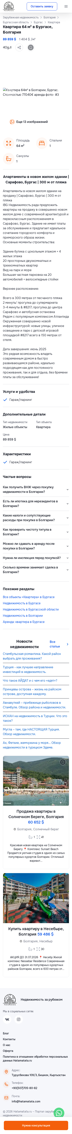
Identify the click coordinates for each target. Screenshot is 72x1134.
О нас (6, 1045)
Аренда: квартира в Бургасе (24, 622)
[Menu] (66, 6)
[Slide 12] (50, 124)
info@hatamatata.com (26, 1101)
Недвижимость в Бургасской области (31, 609)
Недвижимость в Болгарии (23, 616)
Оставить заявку (42, 6)
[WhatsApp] (59, 1113)
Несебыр (46, 941)
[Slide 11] (45, 124)
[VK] (7, 1019)
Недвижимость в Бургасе (22, 603)
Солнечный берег (46, 829)
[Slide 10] (41, 124)
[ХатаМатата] (10, 1000)
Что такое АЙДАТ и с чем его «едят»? (30, 681)
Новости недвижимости (24, 644)
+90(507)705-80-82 (24, 1088)
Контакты (9, 1039)
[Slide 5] (18, 124)
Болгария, (24, 829)
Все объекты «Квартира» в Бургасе (29, 597)
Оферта (8, 1051)
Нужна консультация (36, 1125)
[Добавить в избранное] (31, 47)
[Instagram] (18, 1019)
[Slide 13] (54, 124)
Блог (6, 1033)
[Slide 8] (31, 124)
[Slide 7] (27, 124)
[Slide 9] (36, 124)
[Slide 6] (22, 124)
